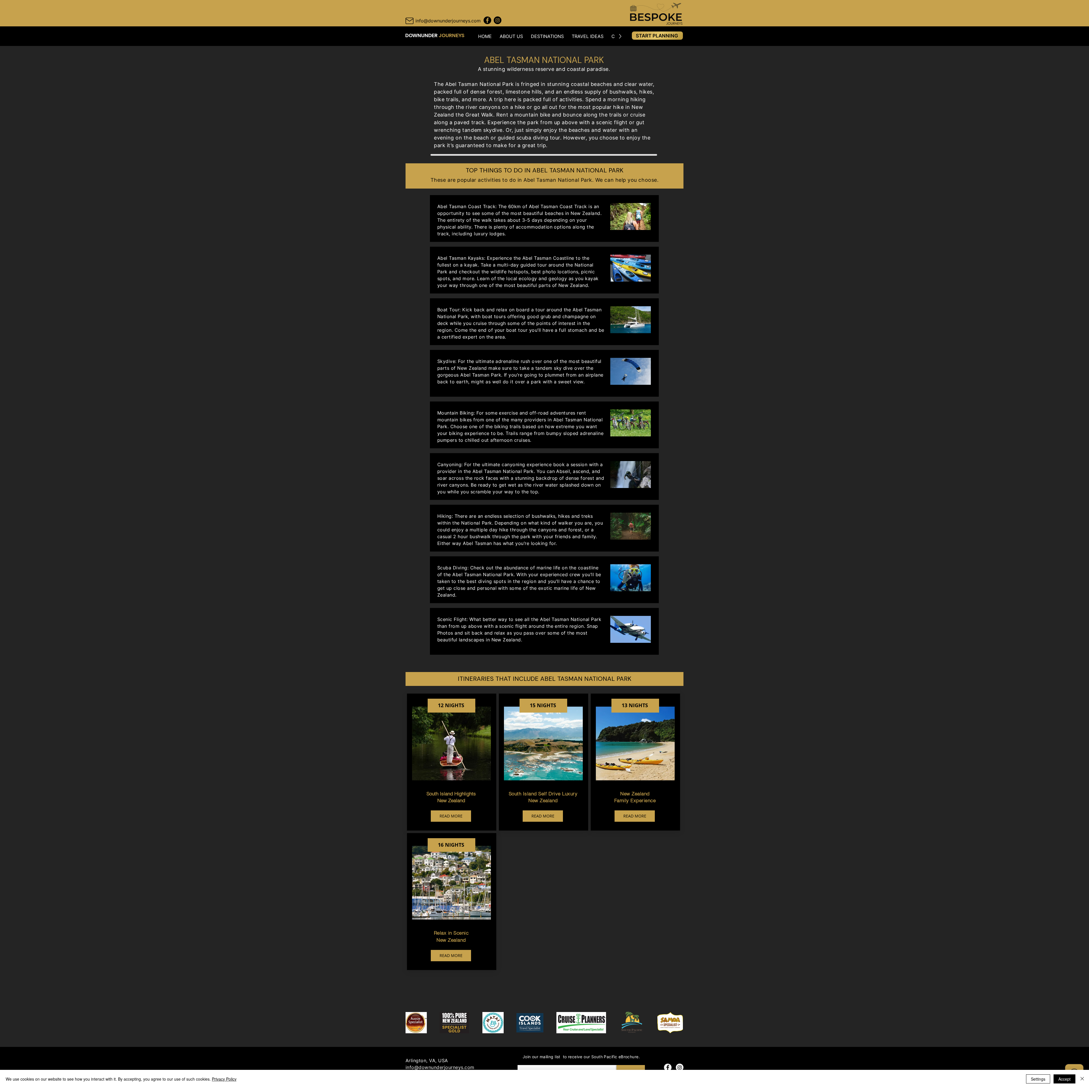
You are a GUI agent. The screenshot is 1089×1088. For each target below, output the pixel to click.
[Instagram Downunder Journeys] (497, 20)
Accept (1064, 1079)
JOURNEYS (452, 35)
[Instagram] (679, 1067)
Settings (1038, 1079)
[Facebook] (668, 1067)
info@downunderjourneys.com (440, 1067)
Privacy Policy (224, 1079)
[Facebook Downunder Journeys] (487, 20)
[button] (511, 36)
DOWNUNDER (422, 35)
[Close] (1082, 1078)
